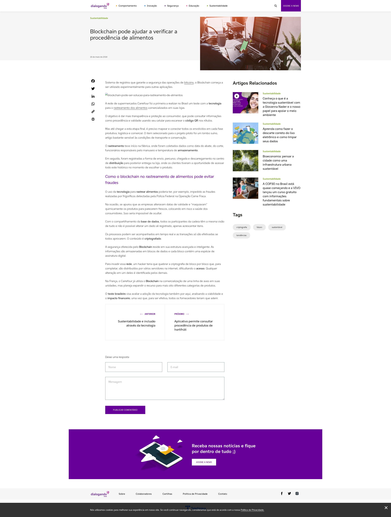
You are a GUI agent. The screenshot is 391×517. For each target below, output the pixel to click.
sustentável (277, 227)
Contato (222, 493)
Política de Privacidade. (252, 509)
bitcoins (189, 82)
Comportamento (128, 5)
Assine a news (291, 5)
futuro (259, 227)
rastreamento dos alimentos (130, 108)
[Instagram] (297, 494)
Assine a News (204, 462)
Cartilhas (167, 493)
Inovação (152, 5)
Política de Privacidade (195, 493)
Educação (194, 5)
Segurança (173, 5)
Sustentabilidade (218, 5)
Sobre (122, 493)
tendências (241, 235)
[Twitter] (289, 494)
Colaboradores (144, 493)
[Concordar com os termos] (386, 508)
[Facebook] (282, 494)
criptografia (241, 227)
